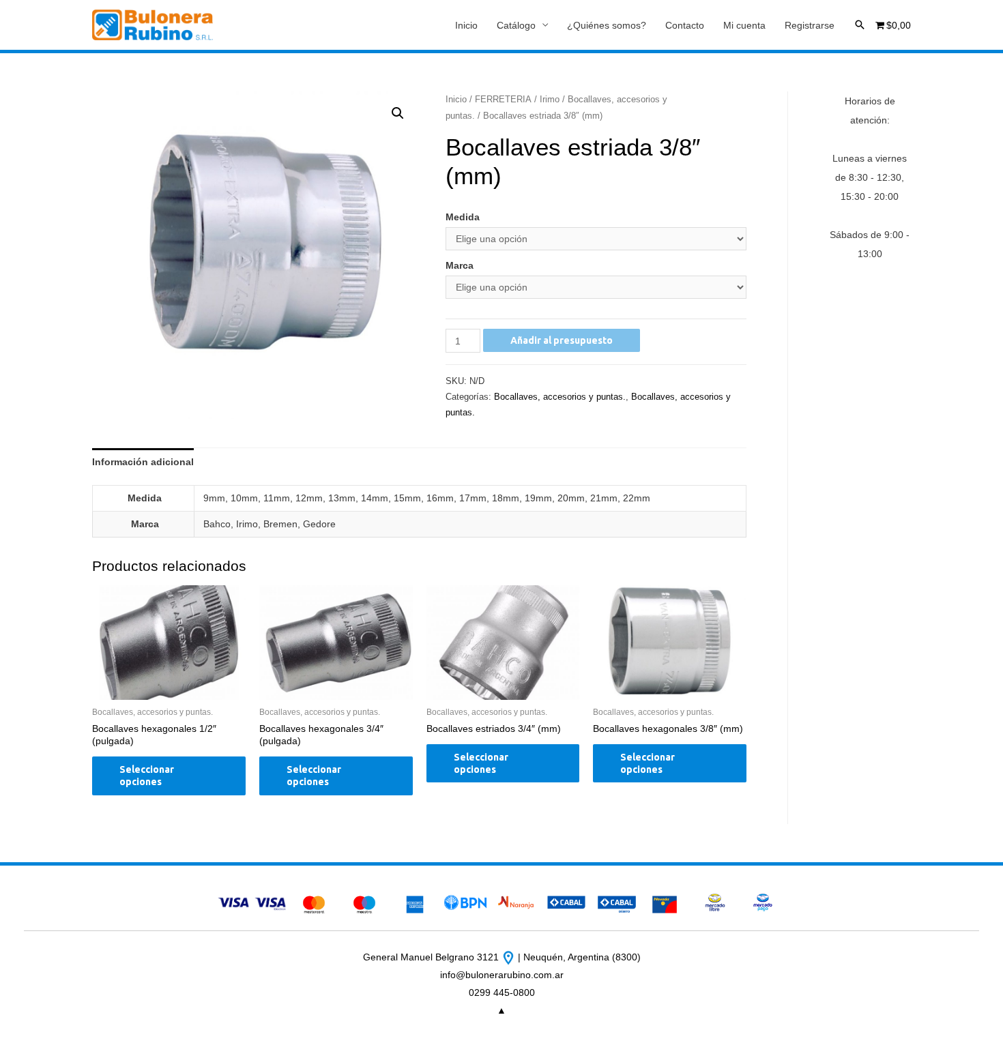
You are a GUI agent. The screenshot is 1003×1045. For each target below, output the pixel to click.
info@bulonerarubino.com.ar (502, 974)
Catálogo (516, 25)
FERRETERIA (503, 99)
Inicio (466, 25)
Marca (460, 265)
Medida (463, 216)
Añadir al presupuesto (561, 340)
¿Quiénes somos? (606, 25)
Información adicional (143, 461)
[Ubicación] (510, 957)
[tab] (143, 461)
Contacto (684, 25)
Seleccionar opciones (146, 775)
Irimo (549, 99)
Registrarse (809, 25)
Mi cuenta (744, 25)
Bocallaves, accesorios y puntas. (560, 397)
